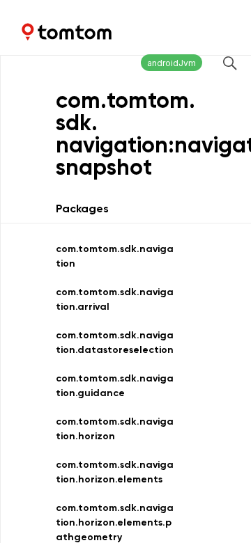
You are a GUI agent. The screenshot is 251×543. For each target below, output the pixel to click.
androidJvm (171, 63)
